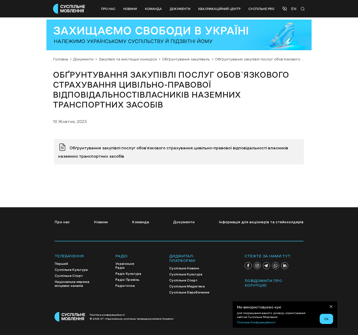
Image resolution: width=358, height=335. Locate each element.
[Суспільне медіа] (70, 317)
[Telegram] (266, 265)
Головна (60, 59)
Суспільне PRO (261, 8)
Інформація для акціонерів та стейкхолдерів (261, 222)
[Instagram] (257, 265)
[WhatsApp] (275, 265)
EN (293, 9)
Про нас (108, 8)
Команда (153, 8)
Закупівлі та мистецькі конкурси (128, 59)
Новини (130, 8)
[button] (285, 9)
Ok (326, 318)
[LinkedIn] (284, 265)
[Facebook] (248, 265)
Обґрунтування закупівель (186, 59)
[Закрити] (331, 307)
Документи (180, 8)
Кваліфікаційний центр (219, 8)
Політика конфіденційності (107, 315)
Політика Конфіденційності (256, 322)
